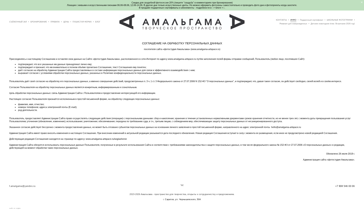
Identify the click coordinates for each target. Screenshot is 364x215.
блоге (218, 8)
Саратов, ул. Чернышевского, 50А (183, 199)
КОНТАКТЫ (281, 20)
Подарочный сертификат (311, 20)
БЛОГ (97, 22)
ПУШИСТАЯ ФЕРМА (82, 22)
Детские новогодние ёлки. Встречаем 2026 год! (333, 23)
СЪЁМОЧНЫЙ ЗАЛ (18, 22)
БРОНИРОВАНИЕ (38, 22)
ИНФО (293, 20)
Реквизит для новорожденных (293, 23)
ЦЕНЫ (66, 22)
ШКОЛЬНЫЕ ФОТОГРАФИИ (340, 20)
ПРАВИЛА (55, 22)
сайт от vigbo (15, 208)
